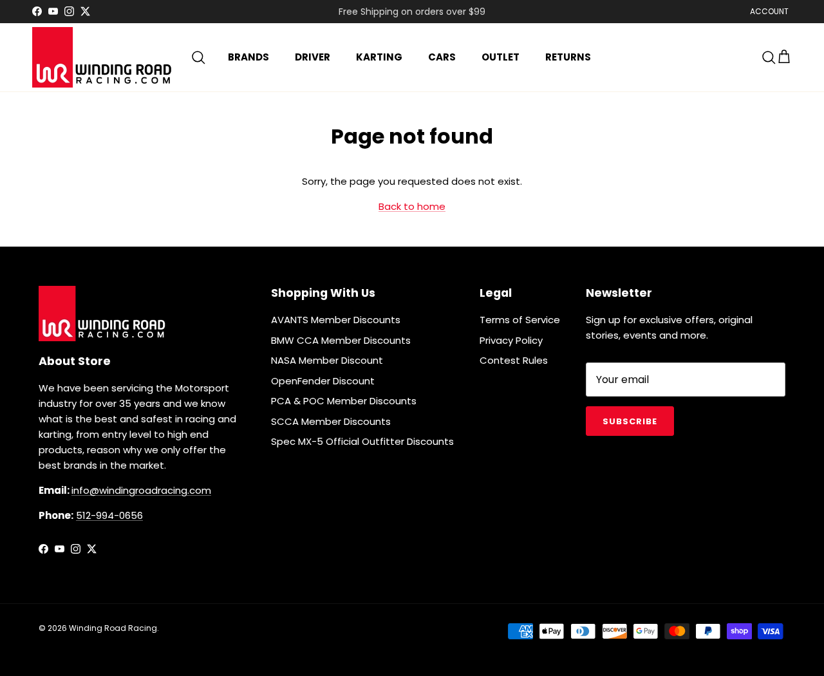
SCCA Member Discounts (331, 421)
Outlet (501, 57)
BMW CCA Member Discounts (341, 340)
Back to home (412, 206)
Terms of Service (520, 319)
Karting (379, 57)
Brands (248, 57)
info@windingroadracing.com (141, 490)
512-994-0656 (109, 515)
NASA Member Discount (327, 360)
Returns (568, 57)
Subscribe (630, 421)
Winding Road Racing (113, 628)
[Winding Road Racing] (103, 57)
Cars (442, 57)
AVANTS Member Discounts (335, 319)
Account (769, 11)
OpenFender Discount (323, 381)
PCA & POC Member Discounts (344, 401)
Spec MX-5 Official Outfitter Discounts (362, 441)
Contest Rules (514, 360)
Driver (312, 57)
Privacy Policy (511, 340)
